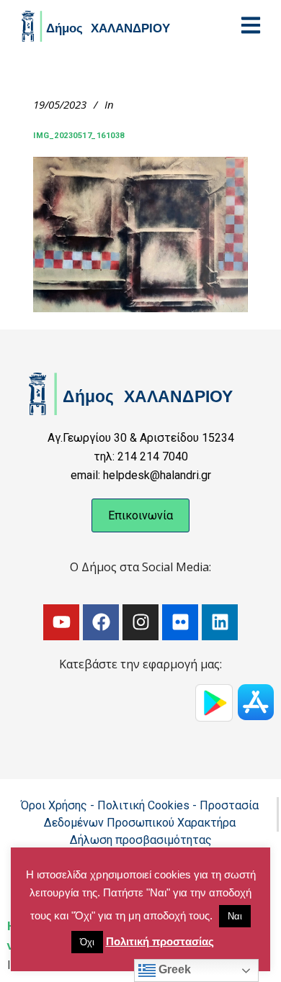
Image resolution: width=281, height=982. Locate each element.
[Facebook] (101, 622)
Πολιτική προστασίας (160, 941)
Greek (173, 969)
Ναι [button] (235, 916)
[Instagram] (140, 622)
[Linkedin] (220, 622)
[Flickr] (180, 622)
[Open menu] (251, 25)
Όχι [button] (87, 942)
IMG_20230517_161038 (79, 135)
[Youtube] (61, 622)
